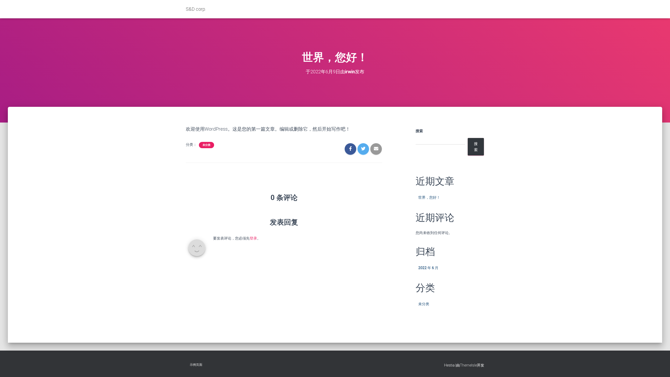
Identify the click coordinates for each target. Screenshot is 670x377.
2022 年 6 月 (428, 268)
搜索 (419, 131)
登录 (253, 238)
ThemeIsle (468, 365)
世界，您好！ (429, 197)
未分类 (206, 144)
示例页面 (196, 365)
